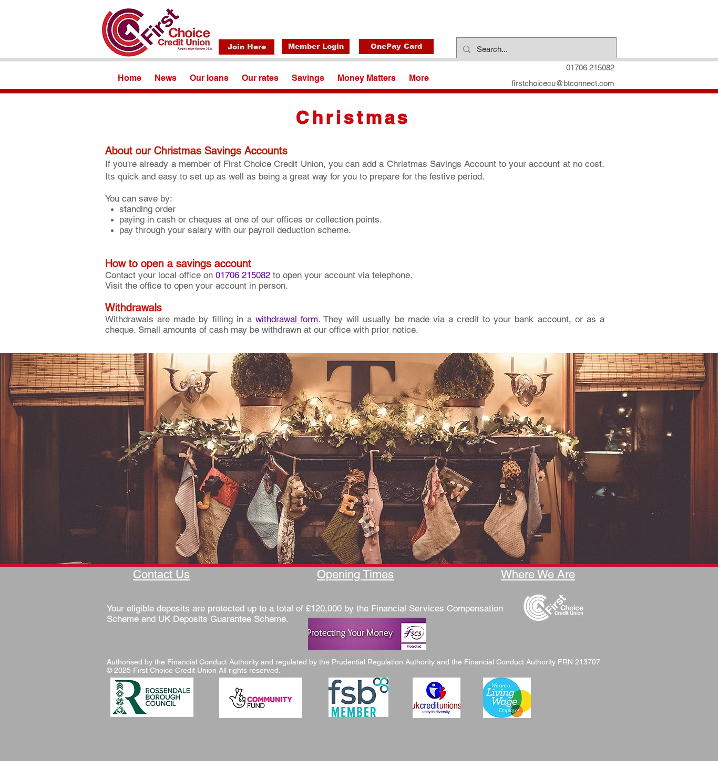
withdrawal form (286, 319)
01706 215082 (243, 275)
